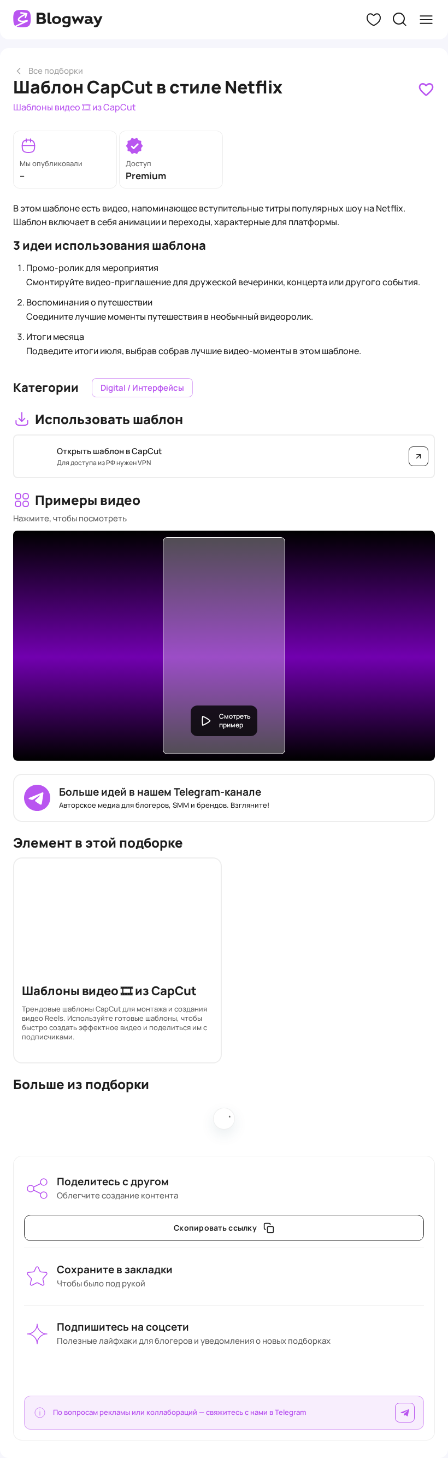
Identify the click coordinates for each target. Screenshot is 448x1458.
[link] (426, 89)
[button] (373, 19)
